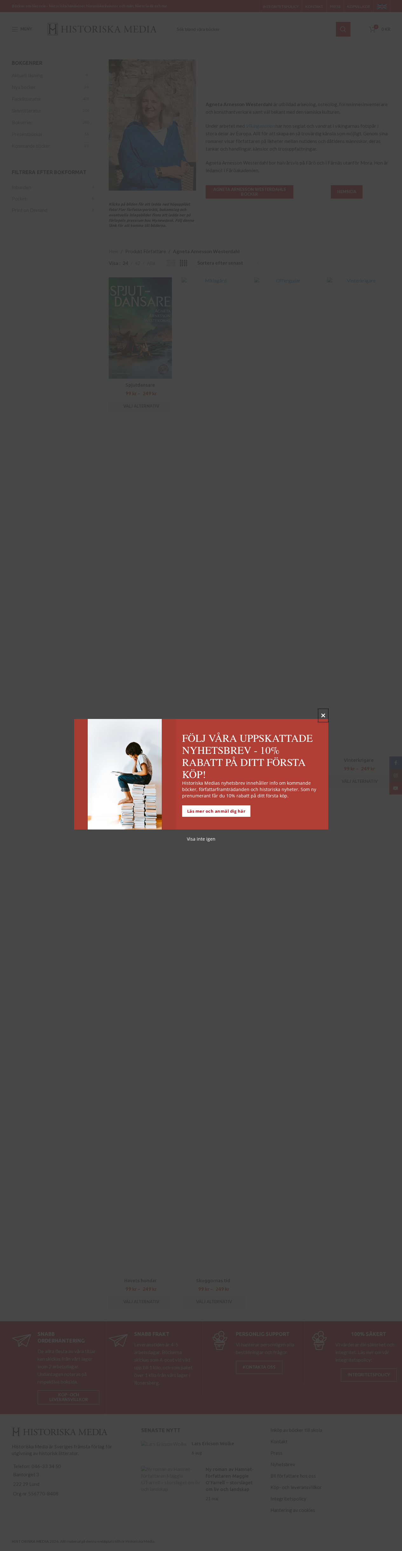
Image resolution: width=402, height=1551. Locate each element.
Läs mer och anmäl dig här (216, 811)
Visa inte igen (201, 839)
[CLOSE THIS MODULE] (323, 715)
